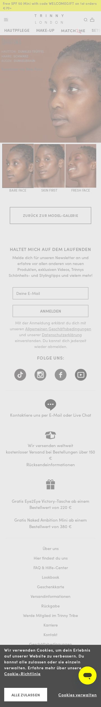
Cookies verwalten (77, 694)
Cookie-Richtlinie (22, 673)
